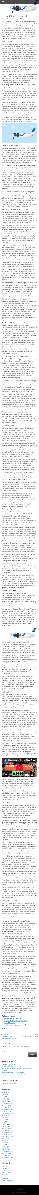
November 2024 (7, 1132)
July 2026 (5, 1095)
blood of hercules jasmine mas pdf (13, 1075)
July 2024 (5, 1141)
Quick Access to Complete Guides (21, 1188)
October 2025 (6, 1111)
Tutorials (5, 1179)
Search (4, 1051)
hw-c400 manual (9, 1023)
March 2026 (6, 1101)
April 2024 (5, 1147)
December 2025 (7, 1107)
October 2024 (6, 1134)
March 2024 (6, 1149)
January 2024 (6, 1153)
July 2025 (5, 1118)
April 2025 (5, 1124)
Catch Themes (23, 1192)
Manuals (6, 1029)
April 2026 (5, 1099)
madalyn (16, 19)
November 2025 (7, 1109)
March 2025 (6, 1126)
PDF (3, 1177)
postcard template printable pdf (13, 1073)
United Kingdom (7, 1181)
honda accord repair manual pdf (15, 1025)
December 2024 (7, 1130)
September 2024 (7, 1136)
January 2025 (6, 1128)
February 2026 (7, 1103)
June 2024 (5, 1143)
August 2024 (6, 1139)
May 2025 (5, 1122)
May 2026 (5, 1097)
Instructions (6, 1172)
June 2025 (5, 1120)
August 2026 (6, 1093)
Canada (4, 1168)
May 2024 (5, 1145)
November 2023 (7, 1157)
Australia (5, 1166)
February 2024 (7, 1151)
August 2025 (6, 1116)
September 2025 (7, 1114)
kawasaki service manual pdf (11, 1066)
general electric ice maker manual (15, 1021)
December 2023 (7, 1155)
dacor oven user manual (12, 1019)
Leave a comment (26, 19)
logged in (14, 1046)
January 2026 (6, 1105)
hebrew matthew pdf (9, 1064)
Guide (4, 1170)
